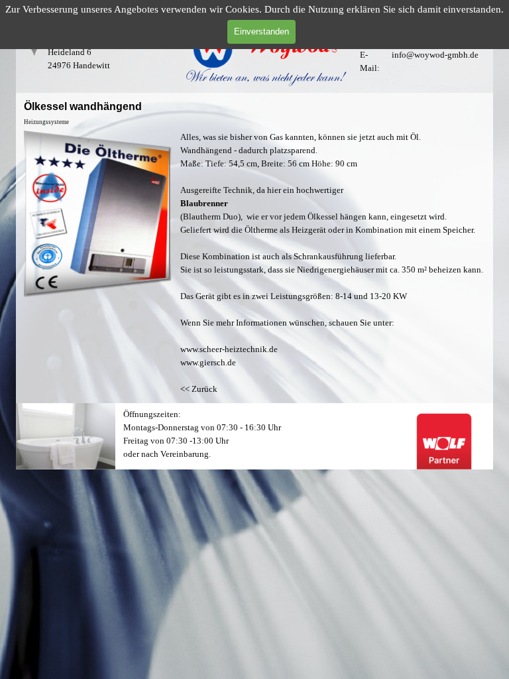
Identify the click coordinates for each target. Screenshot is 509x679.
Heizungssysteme (46, 122)
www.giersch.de (208, 362)
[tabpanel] (424, 79)
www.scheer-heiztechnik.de (229, 349)
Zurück (204, 389)
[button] (98, 130)
